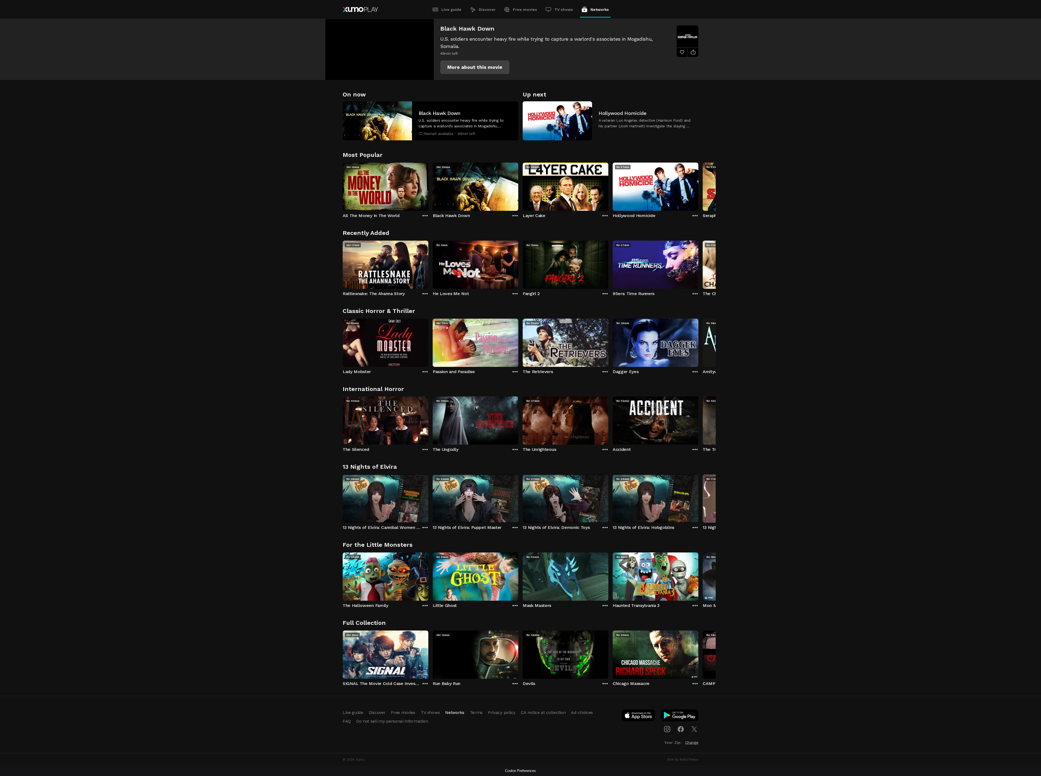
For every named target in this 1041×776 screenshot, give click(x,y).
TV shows (563, 9)
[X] (694, 729)
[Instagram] (667, 729)
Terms (476, 712)
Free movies (525, 9)
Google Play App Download (679, 716)
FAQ (347, 721)
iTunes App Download (638, 716)
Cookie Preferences (520, 771)
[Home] (360, 9)
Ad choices (582, 712)
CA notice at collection (543, 712)
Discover (487, 9)
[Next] (698, 185)
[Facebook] (681, 729)
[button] (474, 67)
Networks (599, 9)
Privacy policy (501, 712)
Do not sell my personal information (392, 721)
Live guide (451, 9)
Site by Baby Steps (682, 759)
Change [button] (691, 742)
